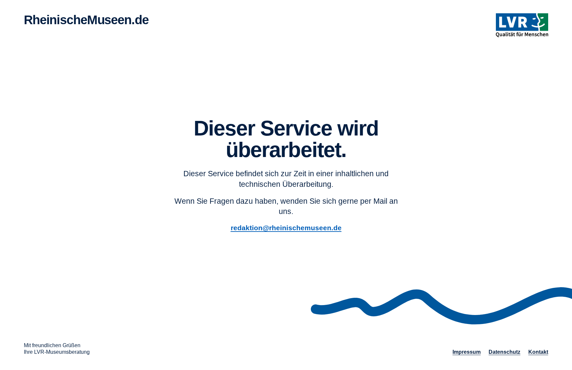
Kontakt (538, 352)
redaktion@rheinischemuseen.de (286, 228)
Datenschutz (504, 352)
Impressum (467, 352)
